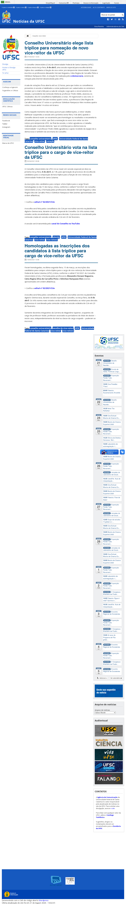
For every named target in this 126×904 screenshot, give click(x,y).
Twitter (4, 124)
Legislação (106, 3)
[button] (102, 678)
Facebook (6, 120)
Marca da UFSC (8, 143)
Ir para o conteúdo (8, 7)
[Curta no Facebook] (108, 19)
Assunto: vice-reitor (39, 36)
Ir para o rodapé (45, 7)
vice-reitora (52, 239)
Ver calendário (115, 678)
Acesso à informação (90, 3)
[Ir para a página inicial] (27, 36)
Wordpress (43, 900)
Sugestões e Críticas (10, 90)
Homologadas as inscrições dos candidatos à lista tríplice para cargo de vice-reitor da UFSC (57, 251)
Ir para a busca (33, 7)
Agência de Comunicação (107, 797)
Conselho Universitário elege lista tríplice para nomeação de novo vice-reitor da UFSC (59, 48)
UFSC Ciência (7, 106)
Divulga (5, 64)
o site (113, 808)
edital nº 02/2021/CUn (44, 202)
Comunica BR (64, 3)
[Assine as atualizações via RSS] (123, 19)
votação (50, 141)
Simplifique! (50, 3)
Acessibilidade (86, 7)
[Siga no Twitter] (112, 19)
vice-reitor (40, 141)
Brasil (7, 2)
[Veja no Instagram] (119, 19)
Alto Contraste (99, 7)
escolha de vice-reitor (63, 328)
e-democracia (77, 76)
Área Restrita (99, 26)
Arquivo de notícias (102, 710)
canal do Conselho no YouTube (65, 223)
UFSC (55, 138)
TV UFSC (5, 73)
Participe (76, 3)
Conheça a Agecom (10, 87)
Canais (116, 3)
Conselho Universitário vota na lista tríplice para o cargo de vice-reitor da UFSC (61, 152)
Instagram (6, 127)
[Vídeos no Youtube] (116, 19)
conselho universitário (40, 138)
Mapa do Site (111, 7)
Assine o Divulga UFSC (8, 68)
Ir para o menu (21, 7)
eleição (56, 237)
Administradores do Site (115, 26)
